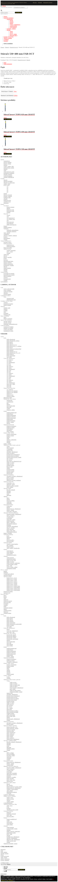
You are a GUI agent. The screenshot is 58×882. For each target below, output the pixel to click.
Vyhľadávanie (18, 12)
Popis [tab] (5, 62)
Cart (5, 871)
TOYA (11, 32)
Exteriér (11, 22)
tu (53, 879)
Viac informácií (10, 880)
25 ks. (15, 91)
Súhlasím (3, 880)
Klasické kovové (14, 47)
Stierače (7, 47)
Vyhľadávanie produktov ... (7, 7)
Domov (5, 16)
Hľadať (5, 868)
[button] (4, 14)
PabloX (8, 864)
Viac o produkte (7, 119)
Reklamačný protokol (47, 2)
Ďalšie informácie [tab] (8, 64)
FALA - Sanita (13, 34)
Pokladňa (40, 2)
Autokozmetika (13, 26)
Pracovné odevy (13, 35)
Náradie (8, 30)
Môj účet (35, 2)
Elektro (11, 23)
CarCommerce (13, 27)
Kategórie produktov (9, 18)
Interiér (11, 20)
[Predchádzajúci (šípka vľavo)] (1, 875)
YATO (11, 31)
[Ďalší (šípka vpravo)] (2, 875)
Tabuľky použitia (8, 38)
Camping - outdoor (11, 28)
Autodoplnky (10, 19)
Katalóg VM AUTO (8, 36)
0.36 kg (15, 95)
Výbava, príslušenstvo (15, 24)
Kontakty (6, 41)
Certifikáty (6, 39)
